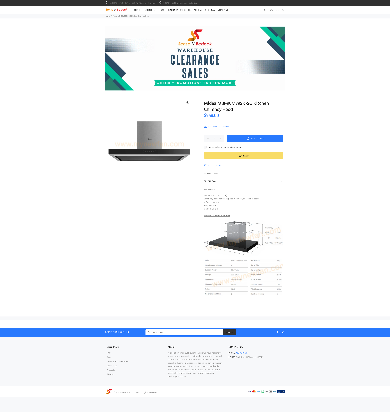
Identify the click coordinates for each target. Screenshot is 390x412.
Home (107, 16)
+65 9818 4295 (242, 353)
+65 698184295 (115, 3)
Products (111, 370)
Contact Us (112, 366)
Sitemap (110, 374)
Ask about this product (218, 126)
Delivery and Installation (118, 361)
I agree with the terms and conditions (225, 147)
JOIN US (229, 332)
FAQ (109, 353)
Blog (109, 357)
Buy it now (243, 156)
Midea (215, 174)
